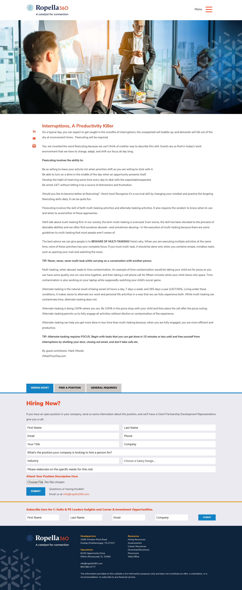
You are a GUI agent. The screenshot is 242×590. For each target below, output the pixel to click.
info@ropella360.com (76, 494)
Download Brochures (138, 550)
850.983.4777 (88, 567)
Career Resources (137, 546)
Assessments (135, 543)
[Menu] (208, 9)
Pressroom (133, 553)
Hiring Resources (137, 540)
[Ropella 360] (47, 539)
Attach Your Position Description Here (52, 476)
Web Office (133, 557)
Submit (36, 491)
